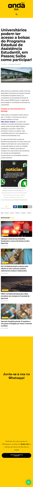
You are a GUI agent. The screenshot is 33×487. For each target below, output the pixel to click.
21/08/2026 (5, 245)
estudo (17, 213)
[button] (16, 14)
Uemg (29, 213)
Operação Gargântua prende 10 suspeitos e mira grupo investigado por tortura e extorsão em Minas (16, 323)
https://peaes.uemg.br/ (8, 122)
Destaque (11, 64)
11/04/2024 (4, 64)
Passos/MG (18, 64)
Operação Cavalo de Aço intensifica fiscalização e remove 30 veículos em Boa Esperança (15, 241)
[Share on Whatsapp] (20, 206)
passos (23, 213)
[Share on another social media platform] (30, 206)
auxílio (7, 213)
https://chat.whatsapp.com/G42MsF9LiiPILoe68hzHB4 (14, 199)
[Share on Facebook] (15, 206)
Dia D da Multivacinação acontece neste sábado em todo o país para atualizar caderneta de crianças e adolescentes (14, 268)
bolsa (12, 213)
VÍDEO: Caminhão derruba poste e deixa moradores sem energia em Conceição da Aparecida (15, 296)
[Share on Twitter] (25, 206)
